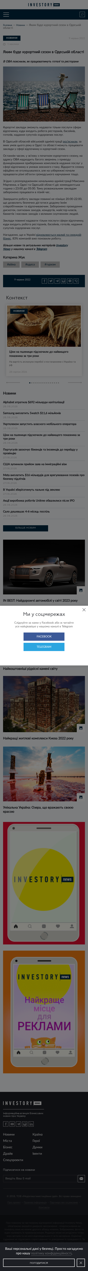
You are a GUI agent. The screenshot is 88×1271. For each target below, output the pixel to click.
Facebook (44, 636)
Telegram (44, 646)
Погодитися (39, 1263)
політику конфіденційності (51, 1253)
